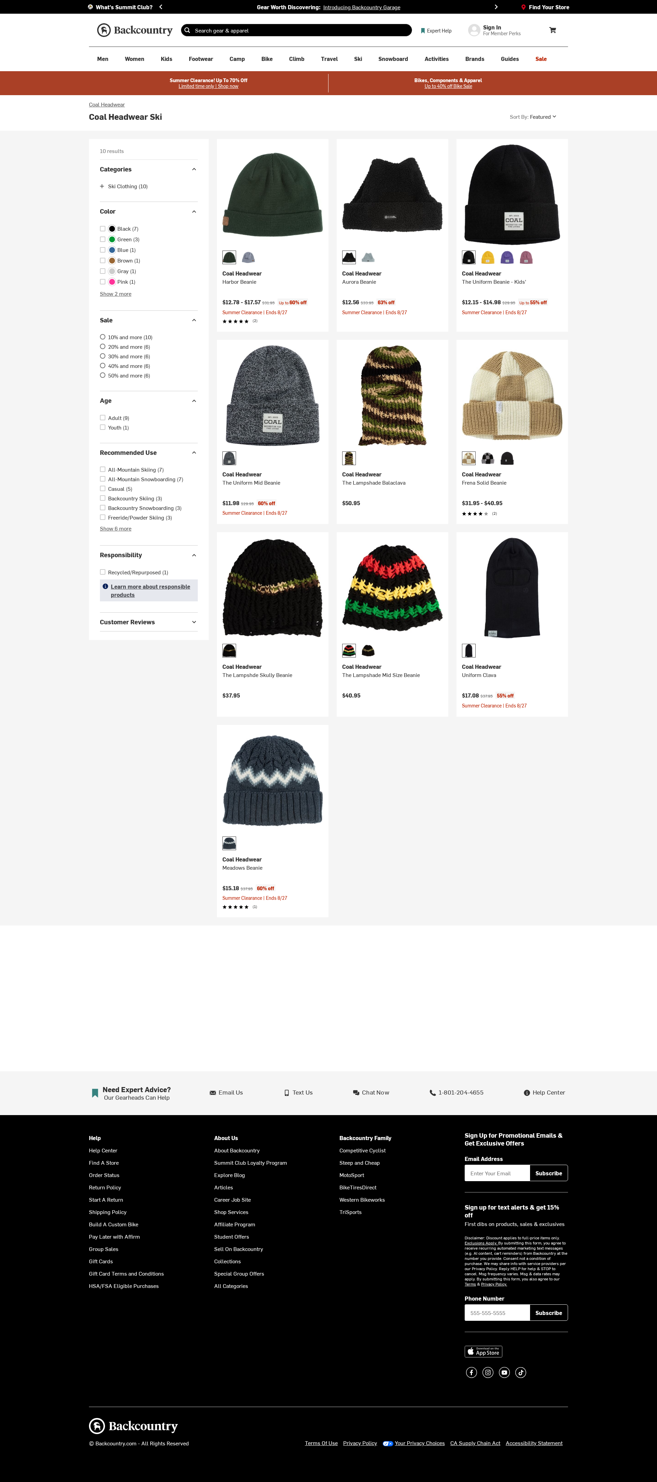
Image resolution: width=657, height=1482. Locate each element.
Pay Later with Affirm (114, 1236)
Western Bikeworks (362, 1199)
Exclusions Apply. (481, 1242)
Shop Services (231, 1211)
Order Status (104, 1174)
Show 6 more (115, 528)
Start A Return (106, 1199)
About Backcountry (237, 1150)
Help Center (103, 1150)
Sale (106, 320)
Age (106, 400)
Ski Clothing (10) (128, 186)
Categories (116, 169)
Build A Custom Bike (113, 1224)
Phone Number (484, 1298)
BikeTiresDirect (357, 1187)
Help (95, 1137)
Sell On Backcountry (238, 1248)
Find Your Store (549, 6)
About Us (226, 1137)
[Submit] (187, 30)
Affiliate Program (234, 1224)
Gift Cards (101, 1260)
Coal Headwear (107, 104)
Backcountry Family (365, 1137)
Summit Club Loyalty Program (250, 1162)
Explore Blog (229, 1174)
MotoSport (351, 1174)
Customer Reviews (127, 621)
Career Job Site (232, 1199)
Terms (470, 1284)
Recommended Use (128, 452)
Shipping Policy (108, 1211)
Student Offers (231, 1236)
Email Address (484, 1158)
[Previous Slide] (161, 7)
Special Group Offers (239, 1273)
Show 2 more (115, 293)
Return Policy (105, 1187)
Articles (223, 1187)
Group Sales (103, 1248)
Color (108, 211)
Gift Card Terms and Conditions (126, 1273)
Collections (227, 1260)
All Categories (231, 1285)
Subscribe (549, 1173)
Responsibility (121, 555)
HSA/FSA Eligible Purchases (124, 1285)
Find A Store (104, 1162)
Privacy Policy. (494, 1284)
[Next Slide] (496, 7)
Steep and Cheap (359, 1162)
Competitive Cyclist (362, 1150)
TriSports (350, 1211)
